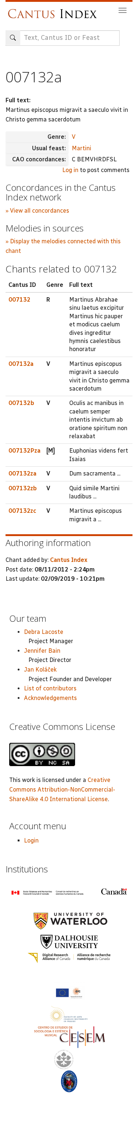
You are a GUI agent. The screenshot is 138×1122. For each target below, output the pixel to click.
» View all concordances (37, 210)
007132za (22, 473)
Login (31, 840)
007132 (19, 299)
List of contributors (50, 688)
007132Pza (24, 450)
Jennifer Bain (42, 650)
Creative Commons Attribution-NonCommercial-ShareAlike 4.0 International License (62, 789)
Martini (81, 148)
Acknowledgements (50, 697)
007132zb (22, 488)
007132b (21, 402)
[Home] (54, 10)
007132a (20, 363)
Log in (70, 170)
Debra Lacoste (43, 631)
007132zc (22, 510)
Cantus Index (68, 559)
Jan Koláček (40, 669)
